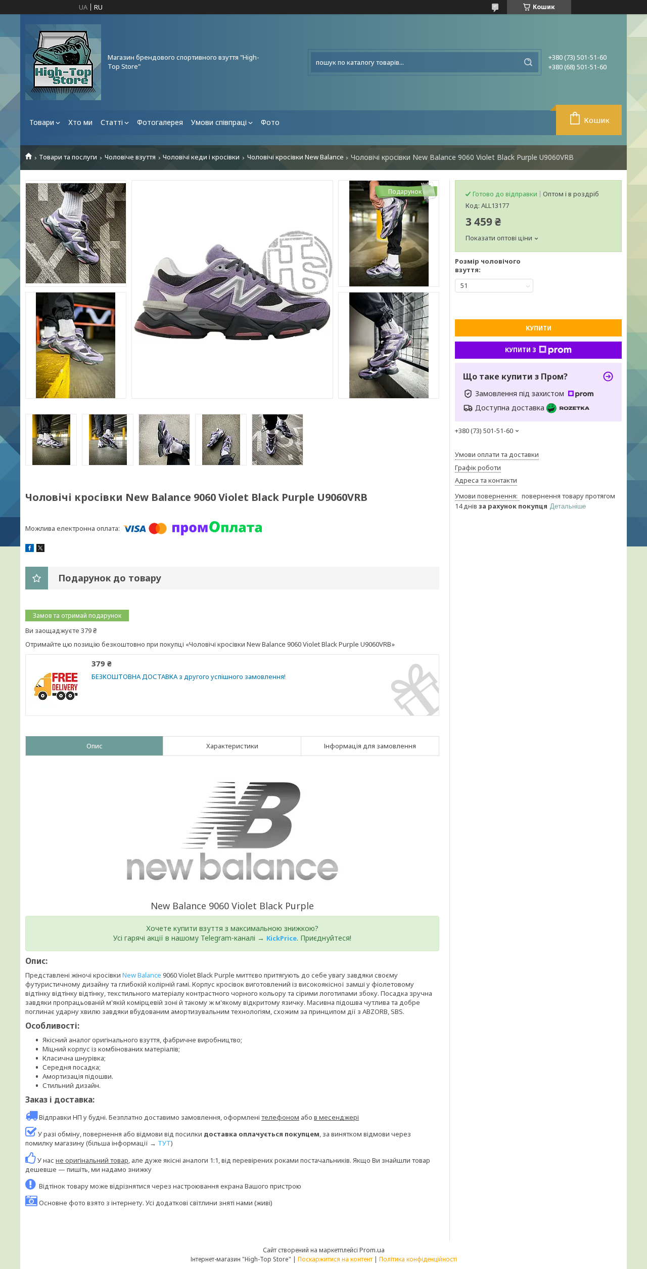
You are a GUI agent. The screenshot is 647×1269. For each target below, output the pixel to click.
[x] (40, 549)
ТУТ (164, 1143)
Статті (112, 122)
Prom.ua (372, 1249)
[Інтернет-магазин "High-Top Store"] (63, 62)
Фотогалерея (160, 122)
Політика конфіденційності (418, 1259)
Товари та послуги (68, 157)
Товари (41, 122)
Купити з (520, 350)
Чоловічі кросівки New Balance (295, 157)
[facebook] (29, 549)
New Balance (141, 975)
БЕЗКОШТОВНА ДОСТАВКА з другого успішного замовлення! (188, 676)
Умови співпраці (219, 122)
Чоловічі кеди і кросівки (201, 157)
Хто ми (80, 122)
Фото (270, 122)
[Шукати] (528, 62)
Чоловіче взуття (130, 157)
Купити (538, 328)
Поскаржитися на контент (335, 1259)
